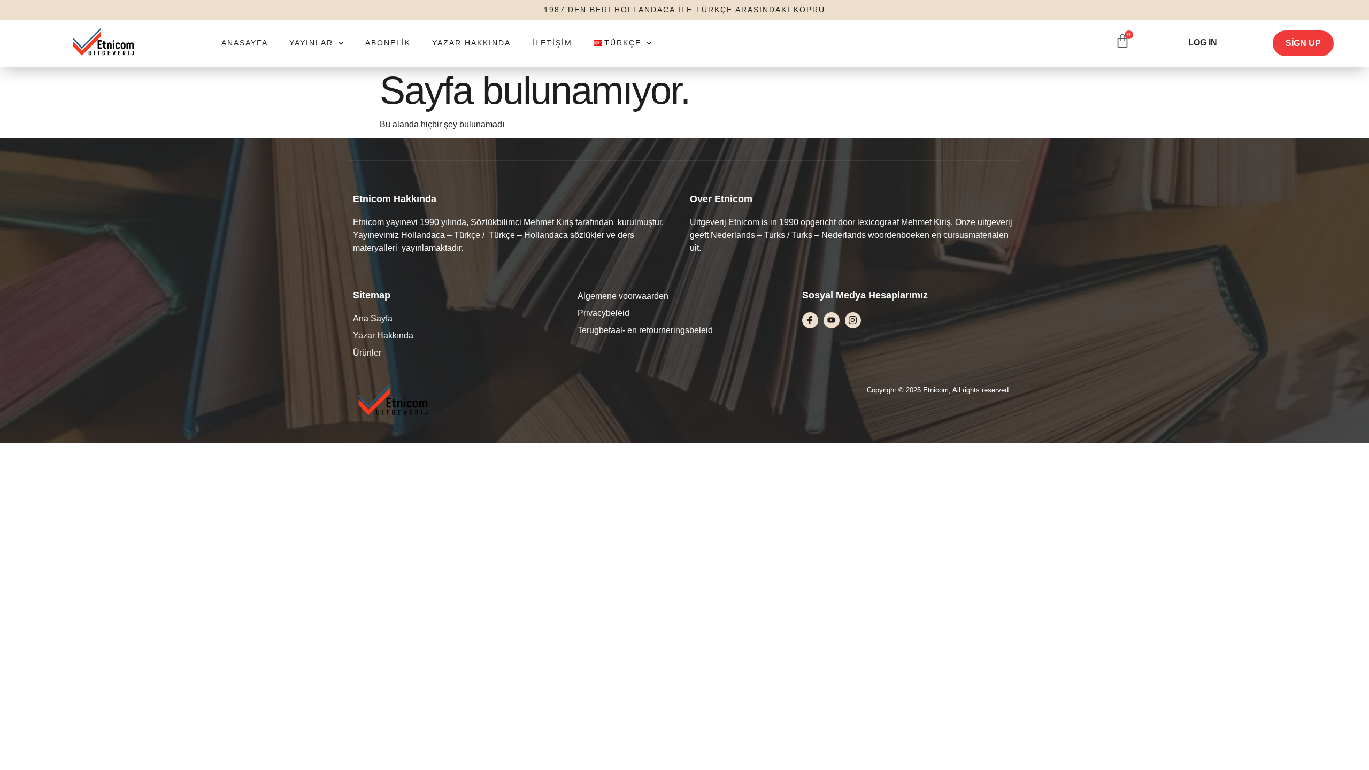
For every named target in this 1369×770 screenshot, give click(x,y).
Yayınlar (311, 42)
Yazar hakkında (471, 42)
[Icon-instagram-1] (853, 320)
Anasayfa (244, 42)
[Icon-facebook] (810, 320)
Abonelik (388, 42)
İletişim (552, 42)
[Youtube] (832, 320)
